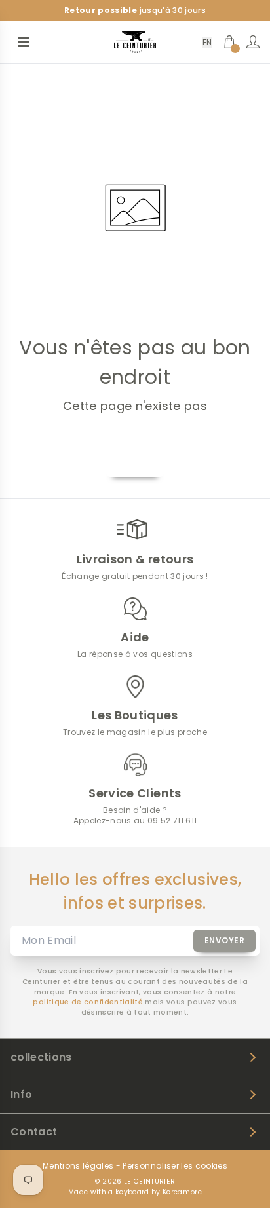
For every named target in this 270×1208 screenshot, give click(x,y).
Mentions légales (78, 1166)
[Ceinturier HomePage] (134, 42)
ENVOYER (224, 940)
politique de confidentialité (88, 1002)
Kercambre (182, 1192)
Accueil (135, 461)
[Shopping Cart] (229, 42)
